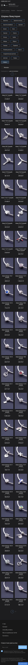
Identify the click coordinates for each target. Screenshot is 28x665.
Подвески (15, 45)
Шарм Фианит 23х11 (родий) (7, 465)
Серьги (20, 49)
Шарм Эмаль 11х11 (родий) (21, 465)
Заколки (5, 33)
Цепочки (5, 58)
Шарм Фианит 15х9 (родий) (21, 600)
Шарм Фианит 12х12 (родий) (7, 303)
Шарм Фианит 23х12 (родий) (7, 411)
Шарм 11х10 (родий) (20, 146)
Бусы (13, 28)
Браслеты (5, 20)
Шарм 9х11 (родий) (7, 95)
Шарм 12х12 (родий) (7, 249)
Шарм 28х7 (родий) (7, 146)
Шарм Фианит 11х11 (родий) (20, 276)
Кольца (5, 37)
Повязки (5, 45)
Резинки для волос (7, 49)
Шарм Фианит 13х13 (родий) (7, 330)
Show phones (11, 1)
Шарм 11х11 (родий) (20, 95)
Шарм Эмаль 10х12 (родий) (7, 600)
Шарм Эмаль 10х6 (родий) (21, 303)
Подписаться (22, 647)
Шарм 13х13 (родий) (20, 120)
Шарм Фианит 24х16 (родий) (20, 438)
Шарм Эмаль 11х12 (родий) (21, 519)
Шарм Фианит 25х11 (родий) (7, 384)
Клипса (15, 33)
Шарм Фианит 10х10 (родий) (7, 357)
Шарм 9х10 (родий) (21, 197)
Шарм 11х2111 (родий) (7, 197)
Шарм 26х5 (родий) (21, 172)
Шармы (5, 62)
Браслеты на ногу (18, 20)
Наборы (5, 41)
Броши (4, 28)
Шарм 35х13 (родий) (20, 223)
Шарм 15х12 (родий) (7, 120)
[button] (23, 663)
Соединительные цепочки (9, 53)
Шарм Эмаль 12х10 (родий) (7, 573)
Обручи (14, 41)
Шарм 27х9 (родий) (7, 172)
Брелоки (21, 24)
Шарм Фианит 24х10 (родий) (7, 438)
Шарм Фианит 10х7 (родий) (7, 276)
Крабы (14, 37)
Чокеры (15, 58)
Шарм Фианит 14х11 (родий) (20, 330)
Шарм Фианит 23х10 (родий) (20, 546)
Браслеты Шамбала (8, 24)
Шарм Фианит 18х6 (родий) (21, 357)
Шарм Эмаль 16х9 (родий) (21, 492)
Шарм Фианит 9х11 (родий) (21, 411)
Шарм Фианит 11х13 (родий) (20, 384)
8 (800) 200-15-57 (5, 1)
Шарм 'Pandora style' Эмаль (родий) (20, 249)
